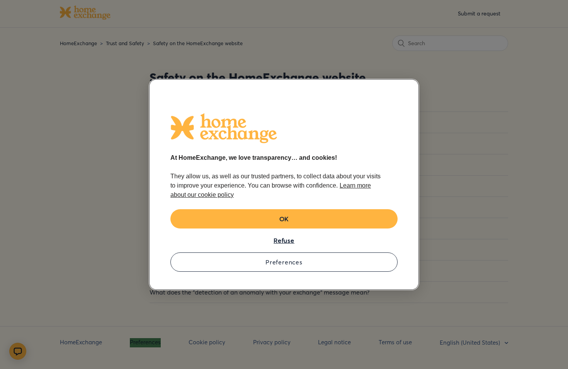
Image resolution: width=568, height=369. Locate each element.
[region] (284, 184)
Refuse (284, 240)
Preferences (284, 262)
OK (284, 219)
